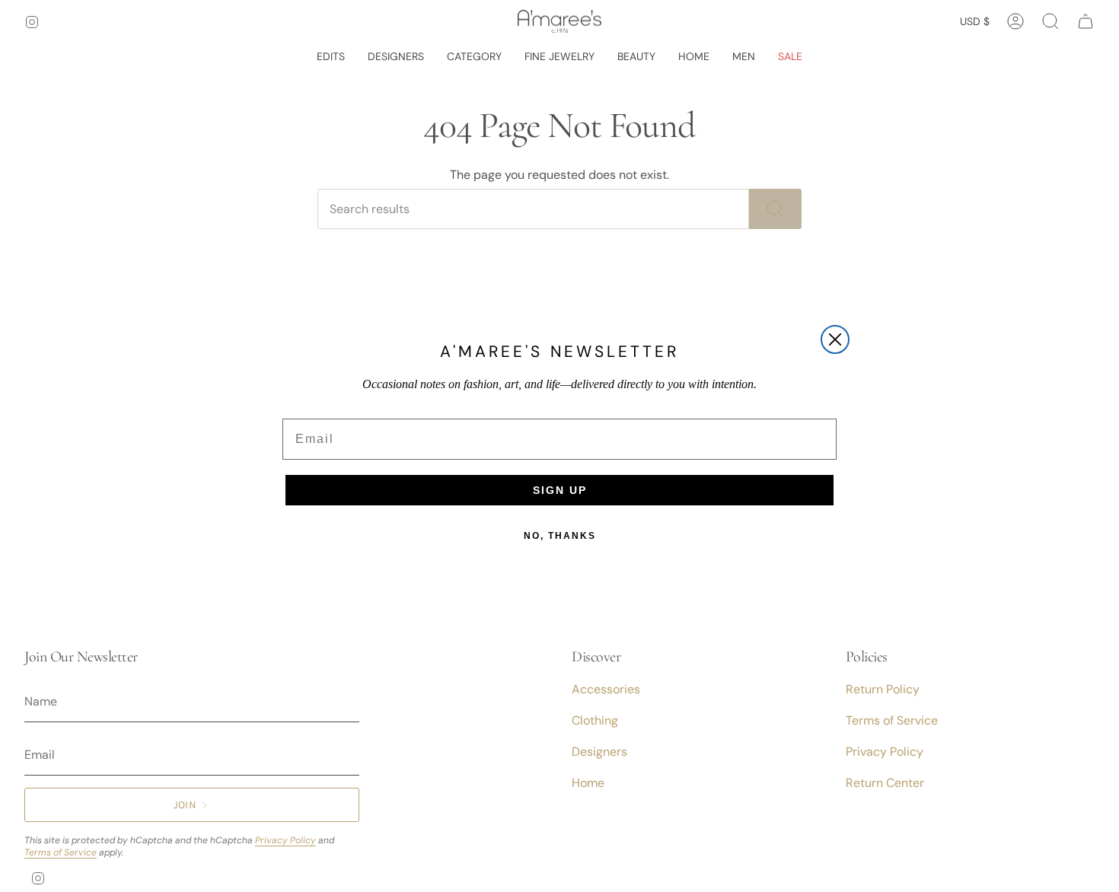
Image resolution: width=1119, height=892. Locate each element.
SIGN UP (560, 490)
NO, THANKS (560, 535)
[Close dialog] (835, 339)
